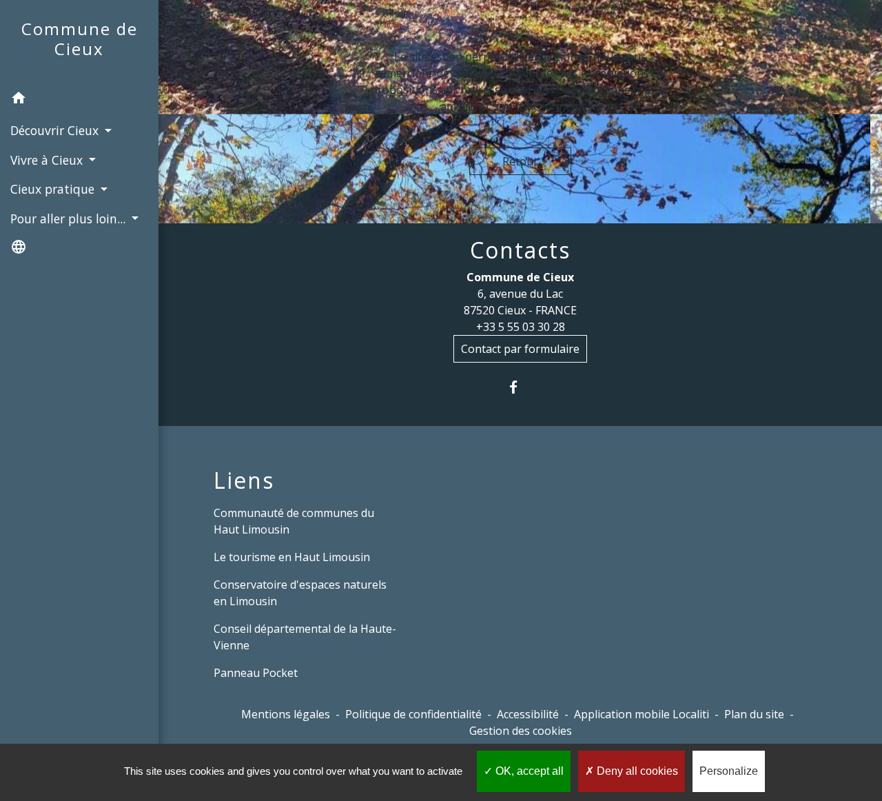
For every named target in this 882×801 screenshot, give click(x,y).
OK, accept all (528, 771)
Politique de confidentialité (413, 714)
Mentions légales (285, 714)
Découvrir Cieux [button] (56, 130)
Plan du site (754, 714)
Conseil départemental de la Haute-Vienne (305, 637)
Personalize (728, 771)
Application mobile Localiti (641, 714)
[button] (79, 100)
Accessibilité (528, 714)
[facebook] (520, 387)
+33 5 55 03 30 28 (520, 326)
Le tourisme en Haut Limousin (292, 557)
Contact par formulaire (520, 348)
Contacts (520, 250)
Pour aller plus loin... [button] (69, 218)
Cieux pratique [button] (54, 189)
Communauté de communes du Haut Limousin (294, 521)
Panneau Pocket (256, 672)
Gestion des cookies (520, 730)
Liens (244, 480)
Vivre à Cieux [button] (48, 160)
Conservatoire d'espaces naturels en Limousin (300, 593)
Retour (520, 161)
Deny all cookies (636, 771)
